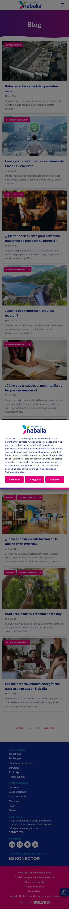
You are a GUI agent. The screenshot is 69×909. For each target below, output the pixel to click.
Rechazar (14, 479)
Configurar (35, 479)
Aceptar (54, 479)
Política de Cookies (14, 472)
